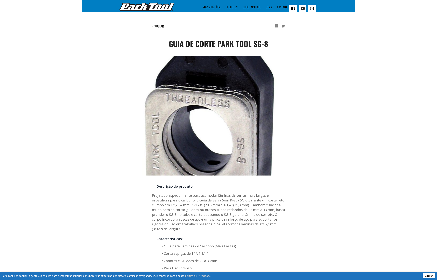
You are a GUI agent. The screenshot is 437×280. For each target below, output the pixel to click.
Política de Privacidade (198, 275)
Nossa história (212, 7)
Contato (282, 7)
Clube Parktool (251, 7)
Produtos (231, 7)
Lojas (269, 7)
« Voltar (158, 26)
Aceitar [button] (429, 275)
